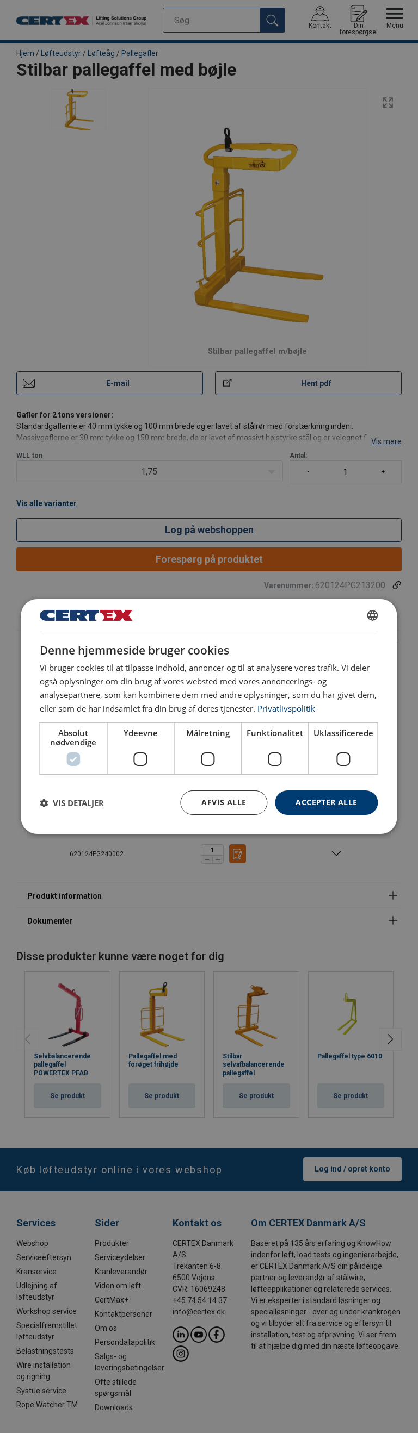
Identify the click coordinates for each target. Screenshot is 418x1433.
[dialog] (209, 716)
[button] (72, 803)
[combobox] (372, 615)
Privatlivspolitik (286, 708)
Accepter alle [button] (326, 802)
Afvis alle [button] (223, 802)
